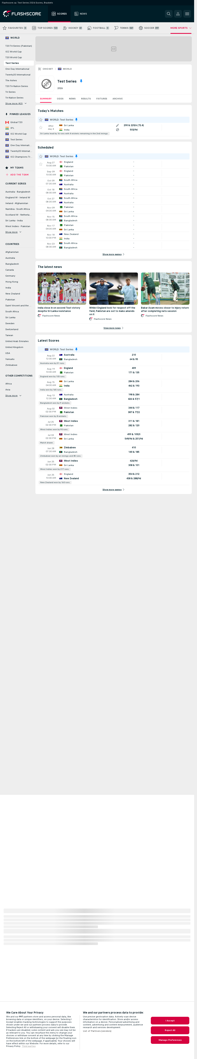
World (67, 69)
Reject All (170, 1030)
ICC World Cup (13, 51)
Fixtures (101, 98)
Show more (11, 232)
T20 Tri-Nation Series (16, 86)
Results (86, 98)
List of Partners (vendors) (97, 1031)
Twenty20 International (17, 74)
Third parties (29, 1046)
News (72, 98)
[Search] (169, 14)
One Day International (17, 68)
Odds (60, 98)
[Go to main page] (24, 14)
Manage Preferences (170, 1040)
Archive (118, 98)
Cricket (48, 69)
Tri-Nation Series (14, 97)
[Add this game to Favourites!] (41, 127)
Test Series (12, 63)
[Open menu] (187, 14)
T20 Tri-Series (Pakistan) (18, 45)
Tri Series (10, 91)
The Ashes (11, 80)
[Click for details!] (113, 129)
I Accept (170, 1020)
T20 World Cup (13, 57)
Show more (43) (14, 103)
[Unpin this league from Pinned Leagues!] (81, 81)
